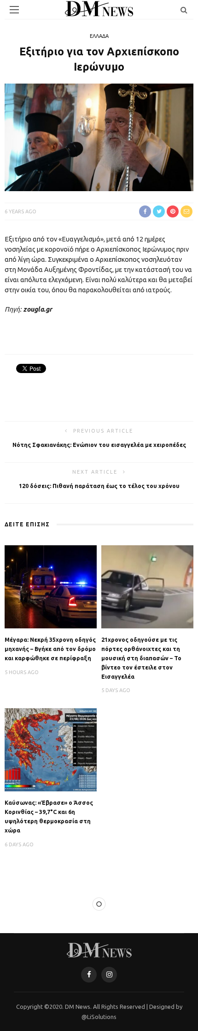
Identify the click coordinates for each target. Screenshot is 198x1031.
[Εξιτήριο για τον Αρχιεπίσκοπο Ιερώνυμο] (99, 137)
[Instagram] (109, 975)
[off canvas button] (14, 9)
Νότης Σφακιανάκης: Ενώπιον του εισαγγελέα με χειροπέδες (99, 444)
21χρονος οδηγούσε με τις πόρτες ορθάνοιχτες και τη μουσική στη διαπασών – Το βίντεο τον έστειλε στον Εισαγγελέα (141, 658)
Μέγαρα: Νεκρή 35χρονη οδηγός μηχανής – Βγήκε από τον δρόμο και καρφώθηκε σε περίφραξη (50, 648)
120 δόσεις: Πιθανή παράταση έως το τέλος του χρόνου (99, 485)
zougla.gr (37, 309)
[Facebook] (89, 975)
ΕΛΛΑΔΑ (99, 36)
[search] (184, 10)
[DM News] (99, 949)
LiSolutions (101, 1016)
